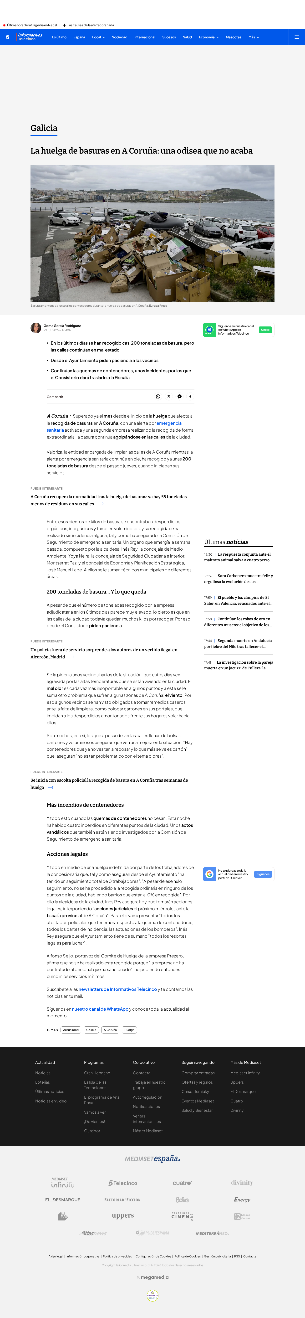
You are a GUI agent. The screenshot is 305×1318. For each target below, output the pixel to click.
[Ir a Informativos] (29, 37)
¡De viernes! (94, 1121)
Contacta (141, 1072)
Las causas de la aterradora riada (90, 25)
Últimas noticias (49, 1091)
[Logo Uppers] (123, 1216)
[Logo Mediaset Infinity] (62, 1183)
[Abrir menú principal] (297, 37)
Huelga (129, 1030)
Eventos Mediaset (198, 1100)
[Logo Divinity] (242, 1183)
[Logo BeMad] (63, 1216)
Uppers (237, 1082)
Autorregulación (147, 1097)
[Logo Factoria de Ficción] (123, 1200)
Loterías (42, 1082)
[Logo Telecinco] (122, 1183)
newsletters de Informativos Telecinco (117, 989)
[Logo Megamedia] (154, 1277)
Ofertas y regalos (197, 1082)
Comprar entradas (198, 1072)
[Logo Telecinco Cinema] (182, 1216)
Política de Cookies (187, 1256)
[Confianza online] (152, 1300)
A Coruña (110, 1030)
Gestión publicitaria (217, 1256)
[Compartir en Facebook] (190, 396)
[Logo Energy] (242, 1200)
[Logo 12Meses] (242, 1216)
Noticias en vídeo (51, 1100)
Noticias (43, 1072)
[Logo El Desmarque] (63, 1199)
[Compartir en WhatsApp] (158, 396)
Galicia (43, 128)
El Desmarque (243, 1091)
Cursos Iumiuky (195, 1091)
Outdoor (92, 1130)
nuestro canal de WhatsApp (99, 1009)
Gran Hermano (97, 1072)
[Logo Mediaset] (152, 1161)
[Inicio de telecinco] (7, 37)
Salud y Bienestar (197, 1110)
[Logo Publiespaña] (152, 1233)
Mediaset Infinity (245, 1072)
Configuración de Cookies (153, 1256)
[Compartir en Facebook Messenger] (179, 396)
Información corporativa (83, 1256)
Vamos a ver (95, 1112)
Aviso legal (56, 1256)
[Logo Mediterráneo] (212, 1233)
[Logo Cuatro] (182, 1183)
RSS (237, 1256)
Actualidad (71, 1030)
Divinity (237, 1110)
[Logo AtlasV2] (93, 1233)
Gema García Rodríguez (62, 325)
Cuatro (236, 1100)
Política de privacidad (117, 1256)
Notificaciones (146, 1106)
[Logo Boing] (182, 1200)
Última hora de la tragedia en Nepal (32, 25)
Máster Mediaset (148, 1130)
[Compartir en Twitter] (169, 396)
